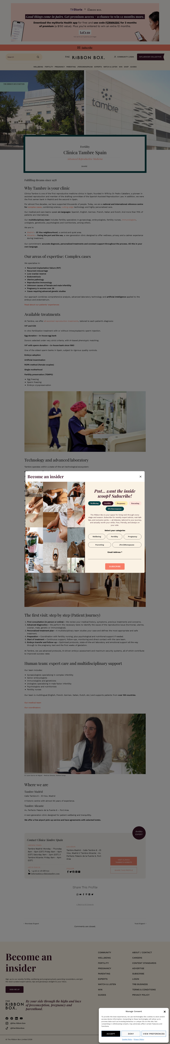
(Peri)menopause (115, 509)
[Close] (141, 476)
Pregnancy (121, 503)
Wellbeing (94, 503)
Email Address (115, 552)
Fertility (107, 503)
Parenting (135, 503)
